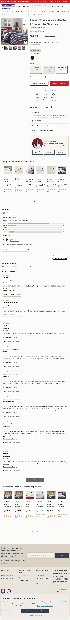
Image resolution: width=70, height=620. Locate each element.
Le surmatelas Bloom (39, 506)
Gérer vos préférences (35, 615)
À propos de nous (23, 575)
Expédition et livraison (7, 578)
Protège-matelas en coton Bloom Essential (50, 180)
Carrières (21, 577)
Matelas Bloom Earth (18, 505)
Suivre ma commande (42, 578)
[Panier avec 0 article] (67, 7)
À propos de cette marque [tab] (42, 131)
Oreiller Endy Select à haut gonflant (29, 180)
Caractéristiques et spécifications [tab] (45, 126)
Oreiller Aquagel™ (61, 505)
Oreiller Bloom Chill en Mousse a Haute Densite (7, 180)
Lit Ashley (17, 182)
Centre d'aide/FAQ (41, 573)
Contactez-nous (40, 575)
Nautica (45, 27)
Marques (43, 11)
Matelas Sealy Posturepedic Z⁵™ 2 (30, 506)
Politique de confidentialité (45, 606)
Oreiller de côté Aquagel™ (61, 180)
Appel (36, 152)
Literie (17, 11)
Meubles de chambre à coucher (30, 11)
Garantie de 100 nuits (7, 573)
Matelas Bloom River (7, 505)
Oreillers (12, 11)
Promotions (50, 11)
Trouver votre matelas (62, 11)
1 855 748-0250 (61, 591)
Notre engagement (24, 580)
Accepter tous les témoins (35, 611)
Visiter (60, 152)
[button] (27, 47)
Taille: (32, 63)
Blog (37, 583)
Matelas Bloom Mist (50, 505)
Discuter (48, 152)
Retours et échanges (7, 575)
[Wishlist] (62, 7)
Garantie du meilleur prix (8, 581)
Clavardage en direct (63, 586)
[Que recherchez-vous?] (48, 6)
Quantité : (33, 77)
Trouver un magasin (41, 581)
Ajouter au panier (58, 83)
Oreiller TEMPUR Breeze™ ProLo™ (38, 180)
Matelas (6, 11)
